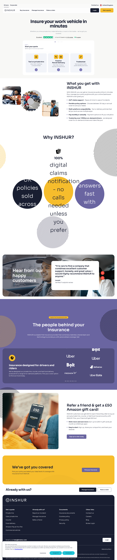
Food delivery (10, 523)
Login (95, 10)
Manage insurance (38, 10)
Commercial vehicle (13, 530)
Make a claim (50, 10)
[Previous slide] (102, 278)
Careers (88, 516)
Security (62, 523)
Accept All (56, 553)
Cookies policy (64, 516)
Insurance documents (67, 513)
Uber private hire (12, 516)
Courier (8, 520)
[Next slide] (102, 273)
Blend (109, 549)
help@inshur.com (20, 540)
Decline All (69, 553)
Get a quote (107, 10)
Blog (87, 520)
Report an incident (39, 513)
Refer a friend (37, 520)
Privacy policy (64, 520)
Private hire (10, 513)
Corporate (13, 5)
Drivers (6, 5)
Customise (43, 553)
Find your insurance (90, 470)
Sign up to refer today (76, 436)
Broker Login (90, 523)
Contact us (95, 5)
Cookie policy (19, 549)
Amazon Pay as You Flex (14, 527)
